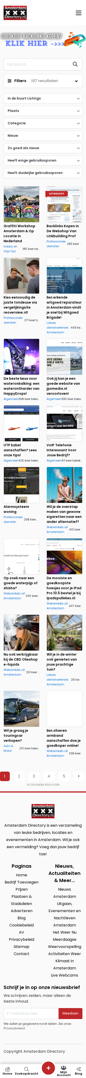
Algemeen (11, 399)
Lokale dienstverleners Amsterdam (58, 327)
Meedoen (70, 1013)
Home (7, 1073)
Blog (78, 1073)
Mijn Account (64, 1073)
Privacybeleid (14, 1028)
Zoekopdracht (26, 1073)
